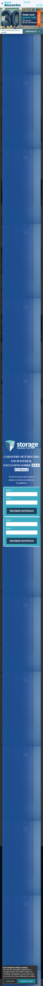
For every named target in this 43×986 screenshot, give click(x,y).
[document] (21, 493)
